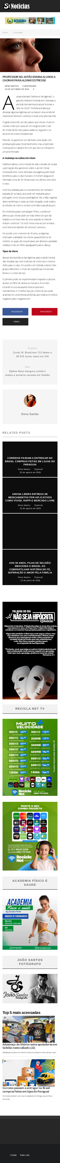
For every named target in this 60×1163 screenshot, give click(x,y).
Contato (13, 1155)
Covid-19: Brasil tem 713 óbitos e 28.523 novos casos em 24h (32, 352)
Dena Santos (11, 86)
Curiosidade (29, 86)
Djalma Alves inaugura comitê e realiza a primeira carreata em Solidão (27, 371)
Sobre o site (24, 1155)
